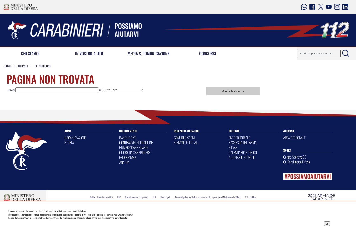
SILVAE (233, 147)
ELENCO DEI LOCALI (186, 142)
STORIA (69, 142)
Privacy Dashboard (42, 223)
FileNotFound (42, 66)
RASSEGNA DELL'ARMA (242, 142)
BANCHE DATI (127, 137)
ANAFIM (124, 162)
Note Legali (165, 197)
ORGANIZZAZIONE (75, 137)
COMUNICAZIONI (184, 137)
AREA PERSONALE (294, 137)
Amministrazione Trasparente (137, 197)
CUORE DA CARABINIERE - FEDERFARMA (135, 155)
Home (8, 66)
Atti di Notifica (250, 197)
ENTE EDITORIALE (239, 137)
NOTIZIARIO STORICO (242, 157)
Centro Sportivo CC (294, 157)
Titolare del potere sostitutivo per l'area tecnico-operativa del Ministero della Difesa (207, 197)
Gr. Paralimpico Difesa (296, 162)
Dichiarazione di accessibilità (101, 197)
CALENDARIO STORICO (243, 152)
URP (154, 197)
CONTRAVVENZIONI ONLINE (136, 142)
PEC (119, 197)
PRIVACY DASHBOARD (133, 147)
